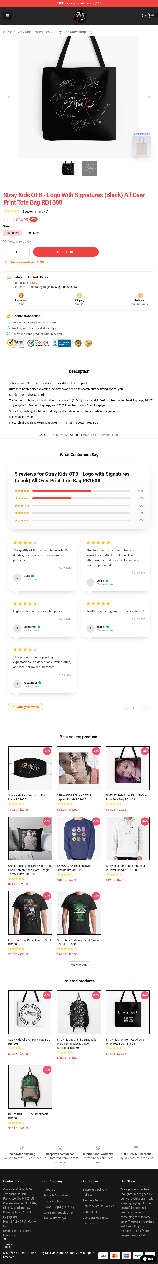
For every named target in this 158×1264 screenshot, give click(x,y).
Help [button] (150, 1258)
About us (49, 1189)
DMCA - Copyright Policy (59, 1207)
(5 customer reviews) (34, 211)
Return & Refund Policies (98, 1206)
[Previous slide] (9, 97)
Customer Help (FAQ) (96, 1217)
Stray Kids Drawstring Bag (73, 32)
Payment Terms (93, 1200)
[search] (144, 15)
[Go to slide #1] (68, 168)
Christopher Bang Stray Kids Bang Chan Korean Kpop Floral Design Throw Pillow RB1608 (30, 870)
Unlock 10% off (8, 1246)
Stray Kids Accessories (33, 32)
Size (6, 226)
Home (7, 32)
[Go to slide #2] (90, 168)
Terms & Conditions (56, 1195)
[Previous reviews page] (126, 708)
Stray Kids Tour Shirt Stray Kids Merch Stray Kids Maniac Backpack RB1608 (76, 1043)
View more (79, 964)
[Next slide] (148, 97)
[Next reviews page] (146, 708)
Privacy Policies (53, 1201)
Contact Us (90, 1211)
